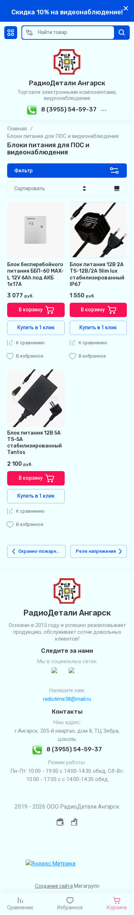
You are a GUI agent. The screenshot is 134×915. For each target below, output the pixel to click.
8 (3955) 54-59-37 (68, 109)
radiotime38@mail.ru (67, 699)
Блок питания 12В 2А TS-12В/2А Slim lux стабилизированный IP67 (97, 274)
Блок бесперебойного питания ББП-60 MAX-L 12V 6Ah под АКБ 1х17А (35, 274)
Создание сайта (54, 886)
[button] (10, 32)
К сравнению (30, 342)
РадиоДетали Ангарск (67, 83)
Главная (17, 128)
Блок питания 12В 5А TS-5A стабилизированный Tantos (34, 443)
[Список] (116, 188)
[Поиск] (122, 32)
